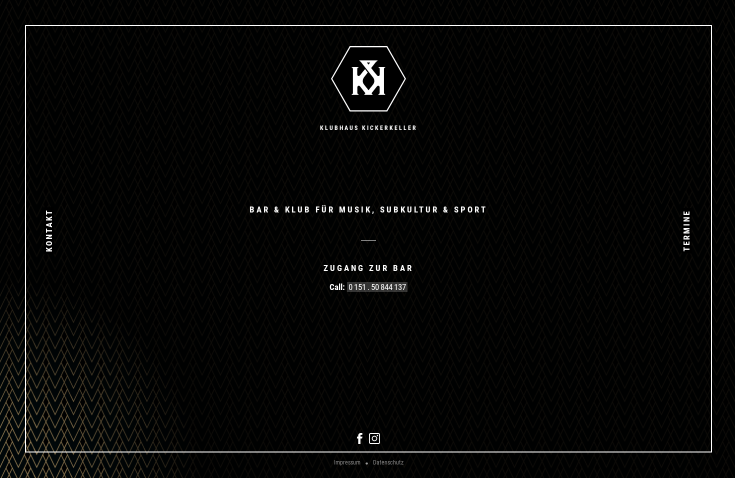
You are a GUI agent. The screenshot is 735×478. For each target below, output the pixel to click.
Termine (687, 230)
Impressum (347, 462)
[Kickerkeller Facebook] (359, 442)
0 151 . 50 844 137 (377, 287)
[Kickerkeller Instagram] (374, 442)
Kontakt (49, 230)
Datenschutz (388, 462)
